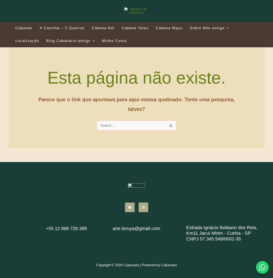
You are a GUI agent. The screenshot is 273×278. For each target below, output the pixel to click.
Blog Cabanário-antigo (68, 41)
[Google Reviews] (143, 207)
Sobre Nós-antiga (207, 28)
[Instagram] (130, 207)
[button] (226, 28)
